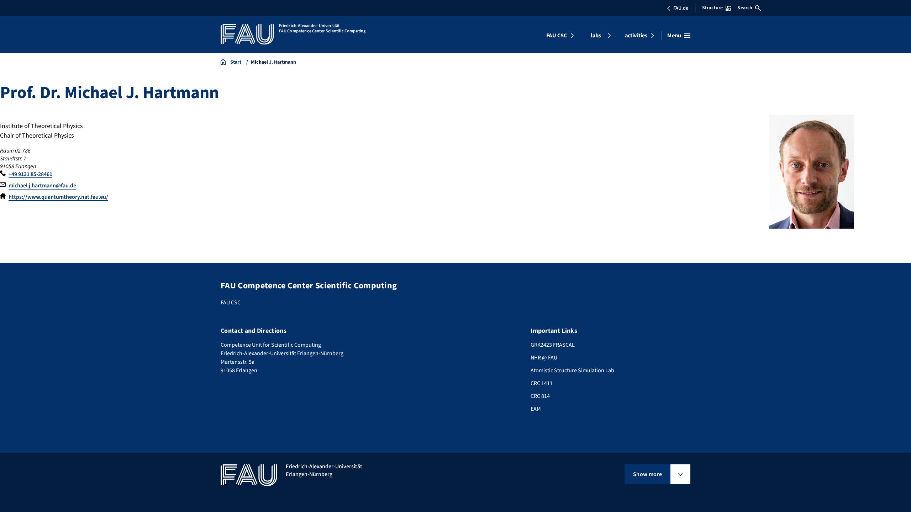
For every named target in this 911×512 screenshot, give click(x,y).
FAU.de (680, 8)
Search (744, 7)
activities (636, 35)
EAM (536, 409)
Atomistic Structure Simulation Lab (572, 370)
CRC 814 (540, 396)
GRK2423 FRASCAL (553, 345)
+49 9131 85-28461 (30, 174)
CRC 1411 (542, 383)
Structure (712, 7)
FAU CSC (556, 35)
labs (596, 35)
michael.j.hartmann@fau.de (42, 186)
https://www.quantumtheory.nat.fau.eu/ (58, 197)
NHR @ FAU (544, 358)
